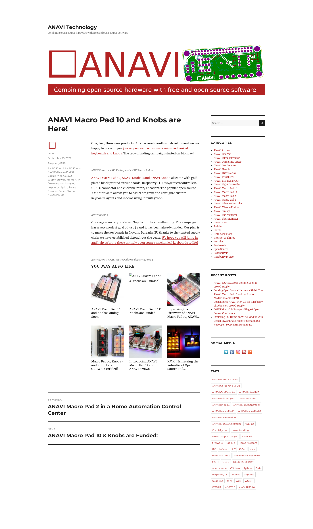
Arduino (218, 226)
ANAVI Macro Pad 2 (225, 196)
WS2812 (216, 487)
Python (247, 468)
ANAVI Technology (72, 27)
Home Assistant (223, 234)
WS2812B (230, 487)
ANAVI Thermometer (226, 218)
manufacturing (221, 455)
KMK (252, 449)
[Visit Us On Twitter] (226, 351)
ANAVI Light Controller (227, 184)
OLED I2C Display (243, 461)
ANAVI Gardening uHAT (227, 161)
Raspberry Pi (67, 183)
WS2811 (249, 480)
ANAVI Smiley (222, 211)
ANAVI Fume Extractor (227, 157)
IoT (233, 449)
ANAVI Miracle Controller (228, 203)
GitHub (230, 442)
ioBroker (219, 241)
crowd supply (220, 436)
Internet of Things (224, 237)
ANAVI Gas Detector (225, 165)
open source (219, 468)
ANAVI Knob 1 (56, 168)
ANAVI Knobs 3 (220, 404)
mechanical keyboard (247, 455)
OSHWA (235, 468)
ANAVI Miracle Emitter (227, 207)
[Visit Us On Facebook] (232, 351)
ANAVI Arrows (222, 150)
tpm (229, 480)
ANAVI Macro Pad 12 (225, 192)
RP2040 (235, 474)
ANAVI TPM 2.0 (222, 222)
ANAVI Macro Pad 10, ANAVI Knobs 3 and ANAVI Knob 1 (130, 178)
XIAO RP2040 (56, 194)
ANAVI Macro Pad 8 (225, 199)
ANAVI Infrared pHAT (226, 180)
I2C (214, 449)
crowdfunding (65, 179)
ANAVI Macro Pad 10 (62, 172)
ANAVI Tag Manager (225, 215)
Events (218, 230)
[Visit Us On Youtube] (244, 351)
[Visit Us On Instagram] (238, 351)
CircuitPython (56, 175)
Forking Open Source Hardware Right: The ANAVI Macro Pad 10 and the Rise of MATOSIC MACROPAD (238, 294)
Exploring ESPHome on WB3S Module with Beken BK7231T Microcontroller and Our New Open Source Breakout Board (238, 321)
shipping (249, 474)
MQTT (215, 461)
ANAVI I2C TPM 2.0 (225, 173)
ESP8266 (247, 436)
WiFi (238, 480)
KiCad (242, 449)
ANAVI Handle (222, 169)
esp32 (234, 436)
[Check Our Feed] (250, 351)
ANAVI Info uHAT (224, 177)
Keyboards (220, 245)
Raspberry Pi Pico (58, 163)
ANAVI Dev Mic (222, 154)
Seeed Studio (67, 191)
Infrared (224, 449)
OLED (225, 461)
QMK (258, 468)
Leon (51, 153)
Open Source (221, 249)
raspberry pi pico (57, 187)
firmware (217, 442)
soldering (217, 480)
